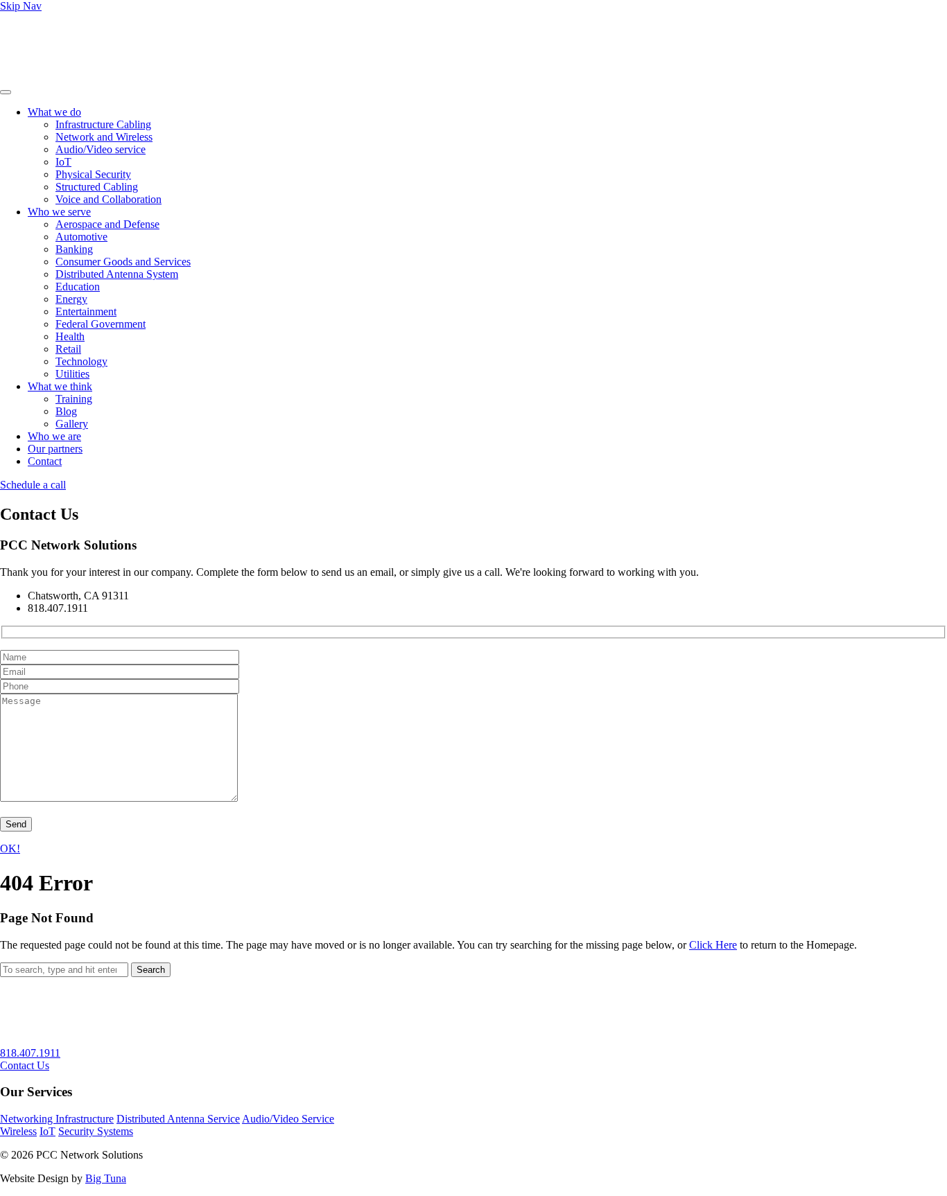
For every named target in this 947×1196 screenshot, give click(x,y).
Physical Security (93, 174)
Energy (71, 299)
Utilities (72, 374)
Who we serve (59, 212)
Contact (45, 461)
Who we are (54, 436)
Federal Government (100, 324)
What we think (60, 386)
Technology (81, 361)
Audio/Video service (100, 149)
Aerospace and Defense (107, 224)
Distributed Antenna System (116, 274)
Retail (68, 349)
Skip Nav (21, 6)
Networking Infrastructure (57, 1119)
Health (70, 336)
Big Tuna (105, 1178)
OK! (10, 848)
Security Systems (95, 1131)
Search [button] (151, 970)
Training (73, 399)
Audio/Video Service (288, 1119)
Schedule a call (33, 485)
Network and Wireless (104, 137)
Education (77, 286)
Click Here (713, 945)
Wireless (18, 1131)
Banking (74, 249)
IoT (63, 162)
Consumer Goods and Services (123, 261)
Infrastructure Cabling (103, 124)
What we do (54, 112)
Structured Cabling (96, 187)
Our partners (55, 449)
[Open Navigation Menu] (5, 92)
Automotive (81, 237)
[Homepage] (75, 76)
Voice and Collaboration (108, 199)
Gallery (71, 424)
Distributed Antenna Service (178, 1119)
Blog (66, 411)
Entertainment (85, 311)
